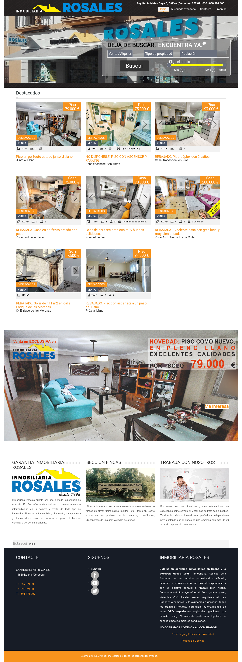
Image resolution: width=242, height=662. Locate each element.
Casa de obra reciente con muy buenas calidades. (115, 232)
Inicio (163, 9)
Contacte (205, 9)
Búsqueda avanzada (183, 9)
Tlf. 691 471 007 (25, 593)
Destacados (26, 137)
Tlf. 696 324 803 (25, 589)
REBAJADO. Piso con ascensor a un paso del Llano (116, 305)
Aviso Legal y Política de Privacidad (193, 634)
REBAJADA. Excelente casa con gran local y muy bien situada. (187, 232)
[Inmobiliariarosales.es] (72, 7)
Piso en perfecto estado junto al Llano (44, 157)
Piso (72, 104)
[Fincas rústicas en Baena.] (120, 485)
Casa (72, 178)
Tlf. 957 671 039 (25, 584)
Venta (22, 143)
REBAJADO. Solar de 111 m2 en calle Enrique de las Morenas (43, 305)
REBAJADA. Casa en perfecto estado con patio (46, 232)
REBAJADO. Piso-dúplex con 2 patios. (182, 157)
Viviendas (96, 569)
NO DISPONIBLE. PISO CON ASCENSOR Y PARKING (116, 158)
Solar (73, 251)
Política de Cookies (193, 640)
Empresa (221, 9)
